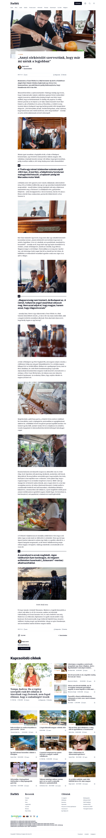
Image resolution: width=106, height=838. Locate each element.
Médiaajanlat (86, 798)
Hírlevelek (39, 7)
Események (53, 7)
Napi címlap (28, 810)
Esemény (63, 802)
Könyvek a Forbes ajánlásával (68, 806)
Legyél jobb (28, 804)
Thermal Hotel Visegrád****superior (15, 732)
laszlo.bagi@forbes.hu (23, 644)
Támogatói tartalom (88, 808)
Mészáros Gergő (72, 691)
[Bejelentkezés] (85, 3)
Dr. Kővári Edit (71, 670)
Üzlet (11, 7)
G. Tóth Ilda (13, 700)
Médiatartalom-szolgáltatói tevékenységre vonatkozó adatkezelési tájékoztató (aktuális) (32, 823)
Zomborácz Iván (44, 785)
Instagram (93, 834)
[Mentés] (95, 670)
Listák (20, 7)
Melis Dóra (71, 732)
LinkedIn (87, 834)
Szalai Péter (13, 757)
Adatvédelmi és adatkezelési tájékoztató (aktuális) (23, 821)
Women (27, 808)
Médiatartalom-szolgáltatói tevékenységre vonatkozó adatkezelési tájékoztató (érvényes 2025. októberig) (36, 825)
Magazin (65, 7)
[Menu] (94, 3)
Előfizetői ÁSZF (87, 800)
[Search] (89, 3)
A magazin (64, 798)
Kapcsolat (63, 804)
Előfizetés (78, 3)
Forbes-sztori (32, 7)
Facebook (80, 834)
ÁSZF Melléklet (87, 802)
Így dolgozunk (64, 810)
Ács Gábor (70, 702)
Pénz (16, 7)
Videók (25, 7)
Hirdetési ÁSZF (87, 804)
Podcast (46, 7)
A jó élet (59, 7)
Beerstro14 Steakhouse (73, 681)
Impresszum (64, 808)
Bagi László (72, 783)
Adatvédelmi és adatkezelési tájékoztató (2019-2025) (23, 822)
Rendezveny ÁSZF (87, 806)
